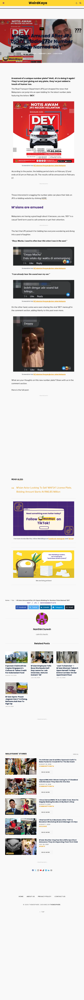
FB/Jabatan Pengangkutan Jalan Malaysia (49, 165)
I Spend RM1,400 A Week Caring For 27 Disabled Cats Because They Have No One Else (58, 781)
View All (75, 754)
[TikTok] (43, 870)
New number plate (48, 603)
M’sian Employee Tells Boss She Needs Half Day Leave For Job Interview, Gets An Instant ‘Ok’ (41, 670)
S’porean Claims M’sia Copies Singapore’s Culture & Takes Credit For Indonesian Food (16, 669)
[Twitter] (4, 87)
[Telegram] (46, 870)
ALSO (20, 479)
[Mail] (51, 870)
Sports (42, 846)
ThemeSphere (55, 905)
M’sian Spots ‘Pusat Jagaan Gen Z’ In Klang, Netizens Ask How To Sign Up (16, 700)
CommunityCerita (46, 766)
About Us (31, 896)
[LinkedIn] (48, 870)
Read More (46, 772)
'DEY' (29, 603)
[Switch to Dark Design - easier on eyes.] (76, 3)
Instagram (61, 539)
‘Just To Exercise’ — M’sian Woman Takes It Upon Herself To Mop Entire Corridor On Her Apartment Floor (67, 670)
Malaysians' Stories (16, 753)
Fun (41, 29)
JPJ (35, 603)
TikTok (70, 539)
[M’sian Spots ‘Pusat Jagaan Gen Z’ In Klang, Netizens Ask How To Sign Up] (16, 688)
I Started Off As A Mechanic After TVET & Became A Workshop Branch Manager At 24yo (58, 821)
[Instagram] (38, 870)
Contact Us (60, 896)
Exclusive (43, 826)
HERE (44, 198)
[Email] (4, 98)
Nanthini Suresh (30, 53)
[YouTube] (40, 870)
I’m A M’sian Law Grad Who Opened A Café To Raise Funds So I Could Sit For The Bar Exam (57, 761)
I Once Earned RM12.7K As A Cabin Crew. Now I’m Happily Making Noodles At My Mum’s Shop (58, 801)
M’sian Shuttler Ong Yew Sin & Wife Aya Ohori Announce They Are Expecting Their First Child (58, 841)
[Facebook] (4, 81)
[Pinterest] (4, 93)
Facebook (52, 539)
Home (7, 600)
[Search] (80, 3)
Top (42, 912)
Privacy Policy (44, 896)
